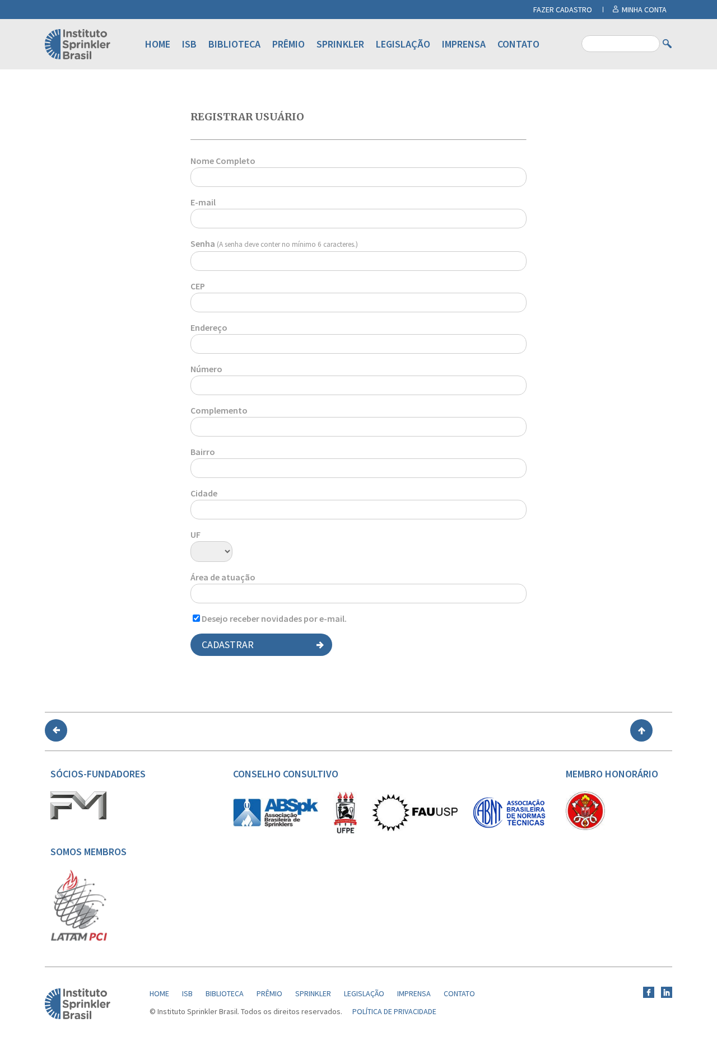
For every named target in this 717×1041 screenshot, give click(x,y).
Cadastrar (228, 644)
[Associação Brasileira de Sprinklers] (275, 824)
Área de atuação (222, 577)
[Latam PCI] (79, 939)
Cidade (203, 493)
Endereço (208, 327)
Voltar (56, 730)
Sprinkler (340, 43)
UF (195, 534)
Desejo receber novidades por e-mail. (274, 618)
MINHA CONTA (644, 9)
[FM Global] (78, 817)
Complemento (219, 410)
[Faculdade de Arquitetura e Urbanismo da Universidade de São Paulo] (415, 828)
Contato (518, 43)
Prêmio (288, 43)
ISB (189, 43)
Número (206, 368)
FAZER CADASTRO (562, 9)
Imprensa (464, 43)
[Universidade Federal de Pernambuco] (345, 831)
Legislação (403, 43)
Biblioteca (234, 43)
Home (157, 43)
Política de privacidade (394, 1011)
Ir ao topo (641, 730)
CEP (197, 286)
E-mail (203, 202)
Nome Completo (222, 160)
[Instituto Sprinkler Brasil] (77, 1016)
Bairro (202, 451)
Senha (274, 243)
